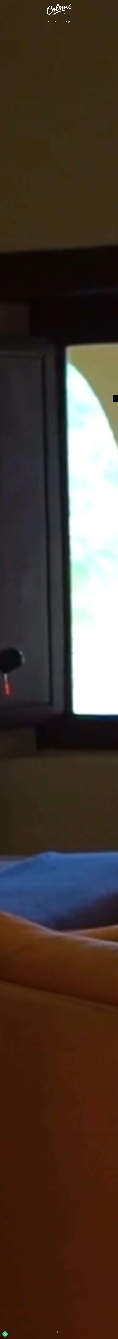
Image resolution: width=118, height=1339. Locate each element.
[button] (5, 1334)
